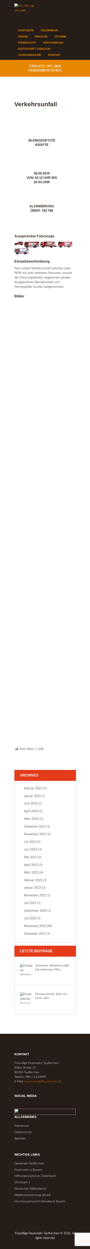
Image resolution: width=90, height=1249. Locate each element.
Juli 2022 (30, 903)
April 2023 (31, 865)
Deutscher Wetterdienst (30, 1188)
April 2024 (31, 811)
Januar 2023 (32, 887)
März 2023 (31, 872)
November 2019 (35, 926)
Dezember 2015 (35, 933)
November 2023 (35, 834)
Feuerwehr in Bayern (28, 1169)
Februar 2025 (33, 788)
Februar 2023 (33, 880)
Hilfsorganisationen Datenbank (35, 1176)
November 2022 (35, 895)
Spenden (20, 1138)
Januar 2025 (32, 796)
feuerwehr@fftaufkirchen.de (43, 1081)
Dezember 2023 (35, 826)
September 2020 (35, 910)
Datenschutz (22, 1132)
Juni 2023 (30, 849)
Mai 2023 (30, 857)
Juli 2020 (30, 918)
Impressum (21, 1125)
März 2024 (31, 819)
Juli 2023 (30, 842)
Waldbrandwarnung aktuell (32, 1195)
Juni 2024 (30, 803)
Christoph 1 (22, 1182)
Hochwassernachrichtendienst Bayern (39, 1201)
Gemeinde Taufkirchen (29, 1163)
